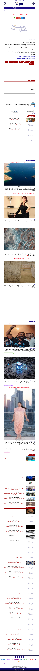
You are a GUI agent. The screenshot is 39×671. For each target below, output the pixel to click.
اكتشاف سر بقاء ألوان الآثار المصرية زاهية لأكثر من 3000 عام (19, 258)
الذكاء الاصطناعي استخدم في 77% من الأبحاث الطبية (19, 355)
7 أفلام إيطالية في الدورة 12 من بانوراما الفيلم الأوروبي (14, 124)
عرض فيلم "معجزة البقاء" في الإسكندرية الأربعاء (14, 129)
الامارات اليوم (21, 61)
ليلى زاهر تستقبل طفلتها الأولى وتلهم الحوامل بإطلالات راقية (19, 387)
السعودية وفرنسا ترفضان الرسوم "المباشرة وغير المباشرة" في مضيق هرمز (19, 162)
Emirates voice (26, 61)
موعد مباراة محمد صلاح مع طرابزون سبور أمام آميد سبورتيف (19, 323)
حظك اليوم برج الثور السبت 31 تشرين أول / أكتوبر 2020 (14, 521)
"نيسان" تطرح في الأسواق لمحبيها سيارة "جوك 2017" (14, 598)
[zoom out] (7, 10)
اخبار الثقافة (16, 61)
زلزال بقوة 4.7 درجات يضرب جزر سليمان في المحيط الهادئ (14, 531)
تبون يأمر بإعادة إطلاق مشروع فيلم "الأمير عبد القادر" (14, 119)
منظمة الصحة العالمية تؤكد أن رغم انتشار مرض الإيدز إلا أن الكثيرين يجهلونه (14, 582)
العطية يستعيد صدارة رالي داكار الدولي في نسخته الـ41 (14, 639)
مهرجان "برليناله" (31, 63)
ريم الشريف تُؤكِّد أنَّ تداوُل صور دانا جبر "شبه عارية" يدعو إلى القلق (14, 603)
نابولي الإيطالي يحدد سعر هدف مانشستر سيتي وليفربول (14, 541)
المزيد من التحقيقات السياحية (8, 385)
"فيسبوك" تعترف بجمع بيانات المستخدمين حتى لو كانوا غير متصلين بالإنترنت (14, 567)
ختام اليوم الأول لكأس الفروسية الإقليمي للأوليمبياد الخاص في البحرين (14, 613)
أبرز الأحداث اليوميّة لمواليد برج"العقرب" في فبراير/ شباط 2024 (14, 526)
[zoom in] (4, 10)
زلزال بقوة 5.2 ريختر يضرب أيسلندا (14, 536)
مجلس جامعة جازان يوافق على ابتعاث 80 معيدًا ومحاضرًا (14, 557)
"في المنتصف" (11, 61)
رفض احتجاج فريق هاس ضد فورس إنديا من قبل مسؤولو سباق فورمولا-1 (14, 577)
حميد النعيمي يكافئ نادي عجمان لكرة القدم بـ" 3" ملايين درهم (14, 593)
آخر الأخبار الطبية (6, 451)
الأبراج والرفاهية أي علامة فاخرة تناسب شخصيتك (14, 562)
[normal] (5, 10)
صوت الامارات (32, 61)
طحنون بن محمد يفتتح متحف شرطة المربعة (14, 644)
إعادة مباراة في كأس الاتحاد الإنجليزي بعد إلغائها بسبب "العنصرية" (14, 572)
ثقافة (34, 10)
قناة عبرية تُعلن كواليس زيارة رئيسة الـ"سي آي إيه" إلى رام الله (14, 608)
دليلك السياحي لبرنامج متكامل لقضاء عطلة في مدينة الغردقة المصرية (14, 458)
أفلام (31, 10)
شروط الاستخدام (32, 103)
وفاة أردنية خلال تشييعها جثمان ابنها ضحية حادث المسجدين (14, 634)
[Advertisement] (19, 72)
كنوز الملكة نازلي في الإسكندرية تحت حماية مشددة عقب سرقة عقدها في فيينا (14, 503)
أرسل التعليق (32, 113)
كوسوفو (7, 61)
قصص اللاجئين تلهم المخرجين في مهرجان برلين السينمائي (27, 56)
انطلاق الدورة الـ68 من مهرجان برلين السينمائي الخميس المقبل (26, 58)
